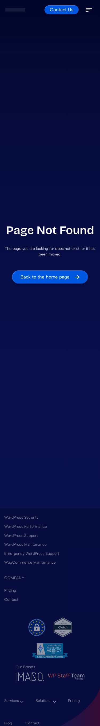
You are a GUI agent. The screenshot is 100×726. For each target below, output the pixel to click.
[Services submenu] (21, 701)
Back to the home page (45, 277)
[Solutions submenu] (54, 701)
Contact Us (61, 9)
